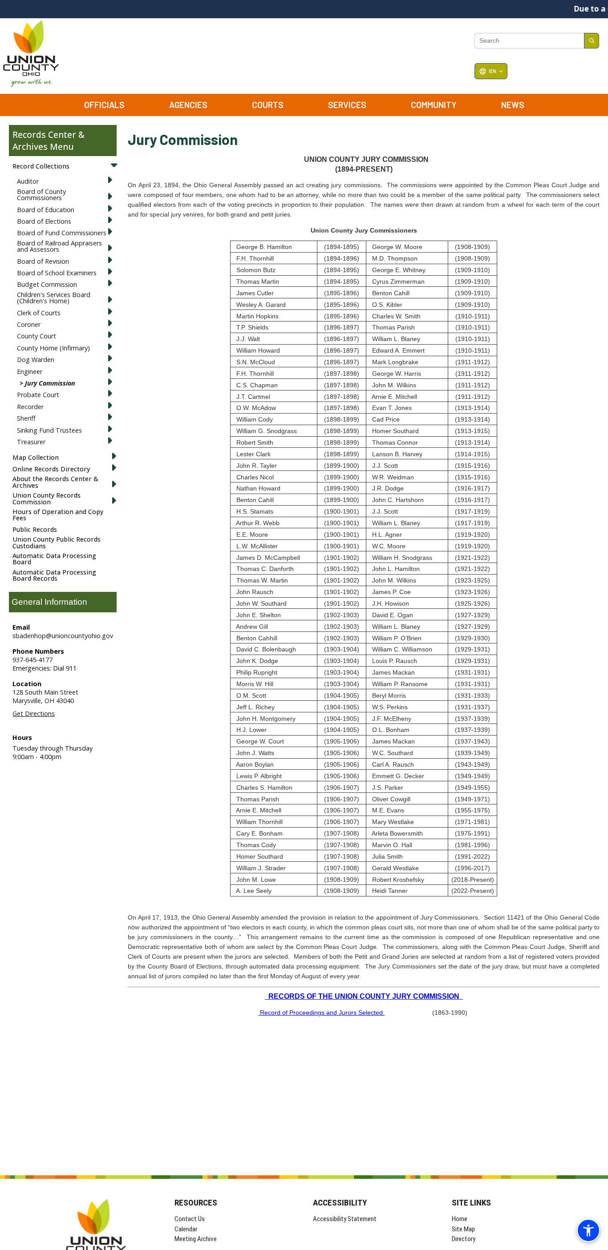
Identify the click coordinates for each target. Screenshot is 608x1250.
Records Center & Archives (48, 141)
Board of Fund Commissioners (61, 233)
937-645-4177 (32, 659)
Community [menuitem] (434, 105)
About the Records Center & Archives (55, 481)
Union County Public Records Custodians (56, 542)
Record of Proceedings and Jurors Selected (321, 1012)
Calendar (185, 1229)
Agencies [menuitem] (188, 105)
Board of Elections (44, 221)
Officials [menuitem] (104, 105)
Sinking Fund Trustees (49, 430)
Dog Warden (35, 359)
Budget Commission (47, 284)
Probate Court (38, 394)
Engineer (29, 371)
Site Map (463, 1229)
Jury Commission (50, 383)
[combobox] (529, 41)
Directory (463, 1239)
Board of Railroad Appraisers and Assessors (59, 246)
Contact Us (189, 1219)
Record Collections (40, 166)
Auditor (28, 181)
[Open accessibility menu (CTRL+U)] (588, 1230)
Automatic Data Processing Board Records (54, 575)
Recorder (30, 406)
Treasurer (31, 442)
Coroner (29, 324)
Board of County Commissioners (41, 194)
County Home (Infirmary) (53, 348)
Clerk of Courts (39, 313)
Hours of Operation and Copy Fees (57, 514)
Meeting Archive (195, 1239)
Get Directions (33, 713)
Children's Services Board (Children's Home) (53, 297)
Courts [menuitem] (268, 105)
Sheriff (26, 418)
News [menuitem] (512, 105)
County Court (36, 336)
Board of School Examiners (57, 273)
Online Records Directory (51, 469)
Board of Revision (43, 261)
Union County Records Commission (46, 498)
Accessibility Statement (345, 1219)
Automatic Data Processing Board (54, 558)
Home (459, 1219)
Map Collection (35, 457)
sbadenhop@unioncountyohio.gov (62, 635)
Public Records (34, 529)
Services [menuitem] (347, 105)
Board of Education (45, 209)
